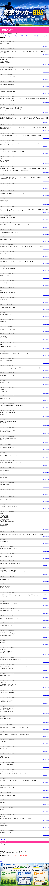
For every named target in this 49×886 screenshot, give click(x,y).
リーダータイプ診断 (43, 35)
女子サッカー (28, 35)
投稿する (9, 35)
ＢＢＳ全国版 (21, 35)
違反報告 (47, 46)
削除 (44, 46)
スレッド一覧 (3, 35)
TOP (1, 861)
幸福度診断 (35, 35)
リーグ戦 (15, 35)
